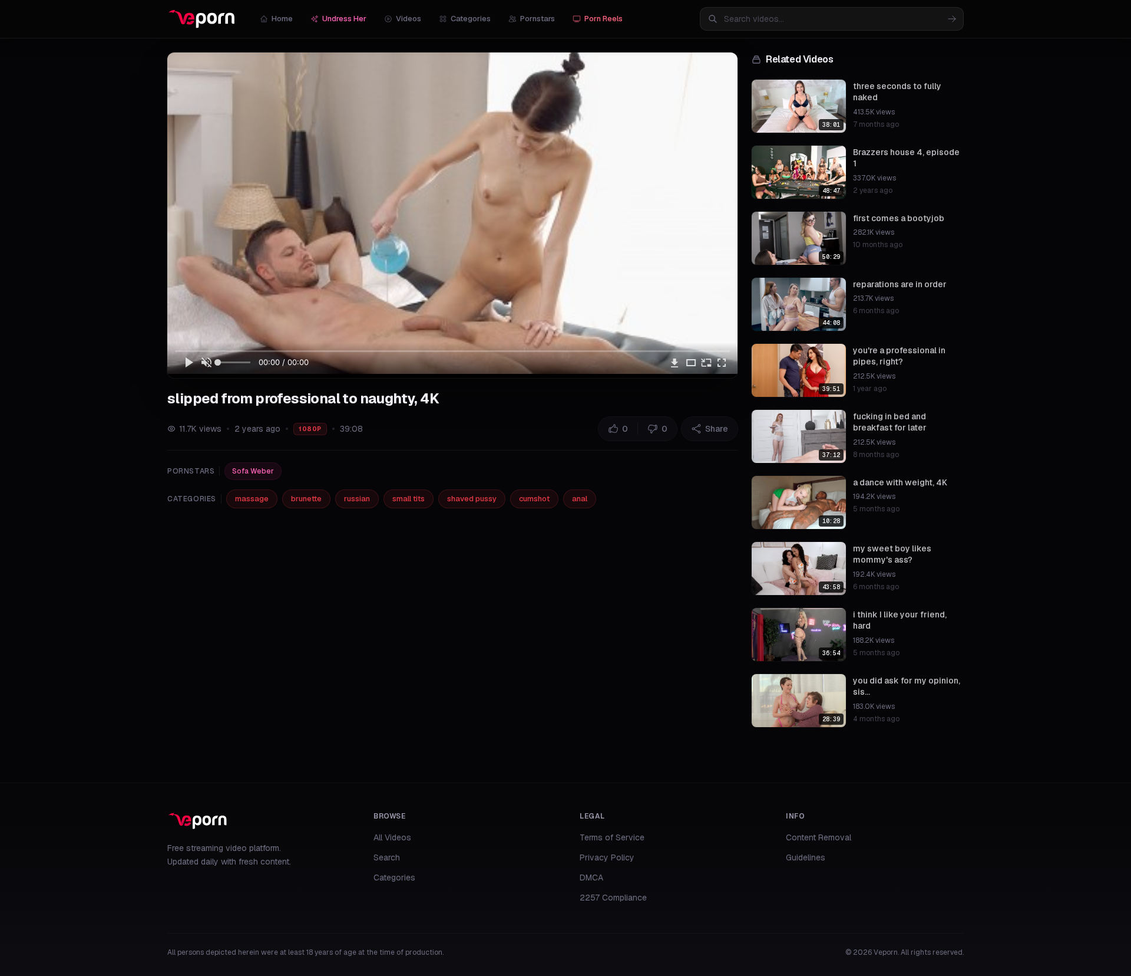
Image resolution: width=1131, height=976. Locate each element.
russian (357, 499)
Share (716, 428)
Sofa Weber (253, 471)
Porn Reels (603, 19)
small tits (408, 499)
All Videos (392, 837)
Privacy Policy (607, 857)
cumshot (534, 499)
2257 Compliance (613, 897)
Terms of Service (612, 837)
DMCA (591, 877)
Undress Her (344, 19)
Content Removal (818, 837)
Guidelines (805, 857)
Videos (408, 19)
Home (282, 19)
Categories (471, 19)
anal (579, 499)
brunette (306, 499)
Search (386, 857)
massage (252, 499)
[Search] (952, 19)
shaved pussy (472, 499)
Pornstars (537, 19)
